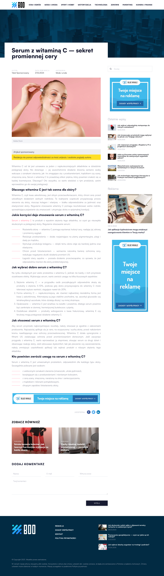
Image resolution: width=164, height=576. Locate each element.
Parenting (127, 5)
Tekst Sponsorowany (20, 73)
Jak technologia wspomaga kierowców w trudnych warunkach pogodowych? (133, 176)
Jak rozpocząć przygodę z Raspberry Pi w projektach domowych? (134, 145)
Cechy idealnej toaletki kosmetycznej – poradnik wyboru (74, 447)
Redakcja (59, 526)
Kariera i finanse (144, 5)
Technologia (101, 5)
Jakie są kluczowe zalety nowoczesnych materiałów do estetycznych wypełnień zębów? (133, 156)
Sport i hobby (67, 5)
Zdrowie (115, 5)
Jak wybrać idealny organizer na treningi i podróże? (128, 545)
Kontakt (59, 534)
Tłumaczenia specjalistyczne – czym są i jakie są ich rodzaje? (128, 535)
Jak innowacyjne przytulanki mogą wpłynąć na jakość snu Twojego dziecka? (134, 136)
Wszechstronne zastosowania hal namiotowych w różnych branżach (130, 166)
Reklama (113, 189)
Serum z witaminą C (22, 220)
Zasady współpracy (64, 530)
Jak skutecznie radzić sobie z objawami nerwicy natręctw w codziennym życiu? (127, 526)
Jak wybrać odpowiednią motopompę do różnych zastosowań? (133, 126)
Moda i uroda (51, 5)
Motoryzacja (84, 5)
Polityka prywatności (65, 538)
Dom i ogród (35, 5)
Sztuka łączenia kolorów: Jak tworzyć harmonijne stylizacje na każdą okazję (31, 447)
